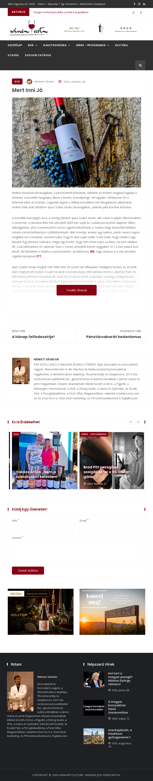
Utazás (13, 55)
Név (15, 520)
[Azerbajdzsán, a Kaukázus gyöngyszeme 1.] (93, 736)
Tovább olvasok (76, 290)
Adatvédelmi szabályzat (92, 3)
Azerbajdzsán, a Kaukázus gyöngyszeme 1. (120, 733)
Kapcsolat (53, 3)
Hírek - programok (91, 45)
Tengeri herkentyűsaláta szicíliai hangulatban (60, 12)
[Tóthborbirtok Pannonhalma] (112, 612)
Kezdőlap (15, 45)
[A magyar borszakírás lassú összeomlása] (93, 708)
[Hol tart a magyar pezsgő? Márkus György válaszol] (93, 679)
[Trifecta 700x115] (100, 28)
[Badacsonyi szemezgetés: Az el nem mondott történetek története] (112, 460)
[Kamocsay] (41, 612)
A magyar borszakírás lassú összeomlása (118, 707)
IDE (92, 251)
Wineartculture (71, 775)
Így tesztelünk (69, 3)
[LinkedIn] (144, 4)
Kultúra (121, 45)
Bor (31, 45)
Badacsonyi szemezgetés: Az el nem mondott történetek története (110, 472)
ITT (38, 256)
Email (83, 520)
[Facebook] (134, 4)
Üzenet (17, 538)
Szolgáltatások (38, 55)
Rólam (41, 3)
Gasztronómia (55, 45)
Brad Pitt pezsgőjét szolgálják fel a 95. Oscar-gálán (40, 472)
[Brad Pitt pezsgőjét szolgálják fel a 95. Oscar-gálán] (44, 460)
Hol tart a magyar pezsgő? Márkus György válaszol (120, 679)
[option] (42, 461)
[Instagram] (139, 4)
